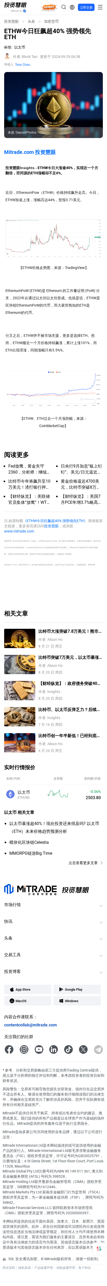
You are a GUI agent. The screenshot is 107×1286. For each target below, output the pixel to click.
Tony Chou (22, 64)
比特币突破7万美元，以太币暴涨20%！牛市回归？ (68, 657)
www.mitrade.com (19, 531)
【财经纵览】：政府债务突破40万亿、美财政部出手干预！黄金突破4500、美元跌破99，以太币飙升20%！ (69, 683)
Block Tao (25, 57)
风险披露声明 (65, 1267)
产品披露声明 (43, 1267)
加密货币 (51, 21)
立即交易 (86, 7)
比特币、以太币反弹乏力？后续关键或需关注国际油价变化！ (69, 710)
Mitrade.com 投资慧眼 (30, 151)
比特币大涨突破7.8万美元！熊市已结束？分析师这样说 (70, 631)
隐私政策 (24, 1267)
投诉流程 (9, 1267)
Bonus (49, 7)
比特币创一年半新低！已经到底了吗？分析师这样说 (69, 736)
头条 (31, 21)
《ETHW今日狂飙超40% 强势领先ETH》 (55, 520)
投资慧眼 (11, 21)
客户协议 (84, 1267)
